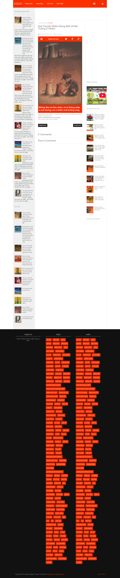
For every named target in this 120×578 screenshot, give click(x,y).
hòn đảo (49, 423)
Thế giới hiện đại (61, 506)
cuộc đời (65, 366)
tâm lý (67, 494)
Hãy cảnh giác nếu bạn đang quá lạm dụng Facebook (99, 158)
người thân (50, 464)
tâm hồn (59, 494)
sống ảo (60, 487)
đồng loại (50, 381)
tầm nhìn (50, 498)
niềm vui (49, 475)
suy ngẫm (50, 491)
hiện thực (61, 415)
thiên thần (60, 509)
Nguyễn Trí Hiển (47, 34)
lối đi (57, 434)
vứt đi (55, 551)
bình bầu (49, 347)
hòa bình (59, 419)
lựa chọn (50, 441)
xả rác (61, 551)
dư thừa (66, 381)
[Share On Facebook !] (72, 39)
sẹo (64, 483)
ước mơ (56, 540)
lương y (58, 441)
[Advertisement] (71, 13)
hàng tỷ (49, 408)
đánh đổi (67, 374)
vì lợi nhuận (61, 543)
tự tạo (56, 536)
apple (63, 340)
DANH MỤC (39, 4)
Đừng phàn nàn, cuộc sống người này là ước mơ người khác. (99, 147)
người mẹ (63, 460)
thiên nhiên (50, 509)
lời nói (49, 438)
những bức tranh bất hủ (55, 472)
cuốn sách (59, 370)
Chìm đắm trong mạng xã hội (27, 142)
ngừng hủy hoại (52, 460)
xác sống (50, 555)
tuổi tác (49, 540)
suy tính (58, 491)
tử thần (62, 536)
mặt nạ (65, 441)
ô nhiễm (50, 23)
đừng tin (63, 396)
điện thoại (57, 377)
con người (65, 362)
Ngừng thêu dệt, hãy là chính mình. (99, 188)
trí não (60, 524)
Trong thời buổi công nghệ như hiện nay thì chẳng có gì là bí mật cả (99, 179)
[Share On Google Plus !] (78, 39)
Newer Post (42, 125)
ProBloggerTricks (59, 574)
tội (52, 521)
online (49, 479)
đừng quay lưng (52, 396)
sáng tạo (57, 483)
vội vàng (63, 547)
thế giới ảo (50, 506)
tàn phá (57, 498)
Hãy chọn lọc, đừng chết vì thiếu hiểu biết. (99, 198)
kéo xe (64, 423)
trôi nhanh (58, 528)
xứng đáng (62, 558)
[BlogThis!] (41, 39)
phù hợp (56, 479)
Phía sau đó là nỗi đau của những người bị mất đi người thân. (27, 108)
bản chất (56, 343)
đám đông (50, 374)
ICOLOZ (18, 3)
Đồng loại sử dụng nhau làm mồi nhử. (99, 208)
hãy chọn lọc (51, 415)
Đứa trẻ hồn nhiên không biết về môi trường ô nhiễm (27, 175)
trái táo (58, 521)
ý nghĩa (49, 562)
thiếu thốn (59, 513)
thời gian (57, 517)
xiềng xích (58, 555)
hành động (58, 408)
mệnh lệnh (50, 445)
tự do (56, 532)
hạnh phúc (50, 411)
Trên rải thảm (51, 524)
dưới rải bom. (51, 400)
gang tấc (49, 404)
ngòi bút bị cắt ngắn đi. (54, 457)
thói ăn (49, 517)
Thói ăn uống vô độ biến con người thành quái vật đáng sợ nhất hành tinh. (27, 126)
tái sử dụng (50, 494)
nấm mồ (58, 453)
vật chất (64, 540)
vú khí (49, 551)
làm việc (65, 430)
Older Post (77, 125)
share (102, 4)
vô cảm (49, 547)
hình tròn (50, 419)
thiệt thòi (50, 513)
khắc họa (50, 426)
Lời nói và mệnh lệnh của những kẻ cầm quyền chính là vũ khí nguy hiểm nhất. (27, 69)
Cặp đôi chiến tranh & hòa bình (99, 166)
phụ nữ (64, 479)
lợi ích (64, 434)
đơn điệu (66, 377)
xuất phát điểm (51, 558)
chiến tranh (58, 358)
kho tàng (58, 426)
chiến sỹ (49, 358)
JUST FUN (50, 4)
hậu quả (59, 411)
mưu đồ (58, 449)
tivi (48, 521)
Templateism (50, 574)
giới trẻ (64, 404)
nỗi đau (56, 475)
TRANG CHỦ (28, 4)
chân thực (56, 355)
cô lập (57, 362)
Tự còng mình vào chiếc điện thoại (27, 191)
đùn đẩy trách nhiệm (53, 385)
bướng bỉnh (60, 351)
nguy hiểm (50, 468)
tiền (64, 517)
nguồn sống (61, 464)
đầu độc (49, 377)
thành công (51, 502)
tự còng (49, 532)
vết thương (50, 543)
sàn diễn (49, 483)
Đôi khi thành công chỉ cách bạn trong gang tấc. (99, 127)
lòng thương (58, 438)
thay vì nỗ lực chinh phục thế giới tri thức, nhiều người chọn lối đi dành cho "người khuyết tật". (27, 23)
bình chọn (58, 347)
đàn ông (58, 374)
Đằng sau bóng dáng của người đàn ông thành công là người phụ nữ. (99, 117)
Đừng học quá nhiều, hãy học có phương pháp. (99, 136)
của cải (57, 366)
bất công (64, 343)
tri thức (49, 528)
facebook (61, 400)
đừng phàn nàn (52, 392)
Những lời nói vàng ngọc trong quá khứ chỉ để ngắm (27, 158)
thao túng (60, 502)
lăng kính (50, 434)
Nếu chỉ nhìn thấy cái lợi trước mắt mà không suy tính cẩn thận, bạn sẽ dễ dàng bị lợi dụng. (27, 89)
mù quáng (50, 449)
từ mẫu (49, 536)
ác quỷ (49, 340)
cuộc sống (50, 370)
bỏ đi (65, 347)
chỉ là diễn (66, 355)
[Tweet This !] (66, 39)
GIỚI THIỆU (60, 4)
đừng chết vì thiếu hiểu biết (55, 389)
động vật (59, 381)
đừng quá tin (63, 392)
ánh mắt (56, 340)
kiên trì (58, 430)
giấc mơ (57, 404)
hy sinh (57, 423)
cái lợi (49, 355)
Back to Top (101, 574)
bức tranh (50, 351)
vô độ (55, 547)
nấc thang (50, 453)
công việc (50, 366)
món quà (59, 445)
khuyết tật (50, 430)
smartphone (51, 487)
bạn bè (49, 343)
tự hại (62, 532)
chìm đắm (50, 362)
